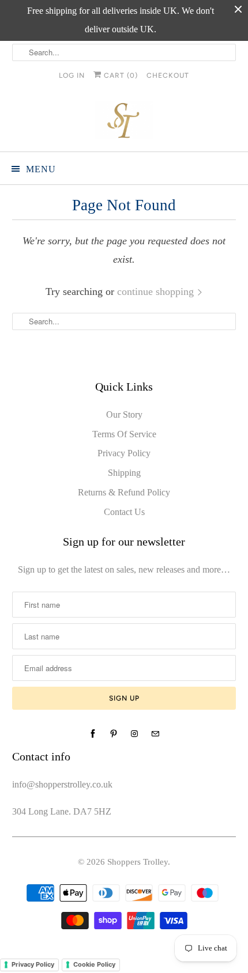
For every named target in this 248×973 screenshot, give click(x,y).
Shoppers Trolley (137, 861)
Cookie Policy (94, 964)
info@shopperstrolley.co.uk (62, 784)
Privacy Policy (124, 453)
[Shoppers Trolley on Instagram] (134, 733)
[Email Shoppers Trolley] (155, 733)
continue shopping (157, 291)
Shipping (124, 473)
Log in (72, 75)
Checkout (167, 75)
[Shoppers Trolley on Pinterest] (113, 733)
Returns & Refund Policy (124, 492)
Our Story (124, 414)
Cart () (120, 75)
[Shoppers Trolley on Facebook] (92, 733)
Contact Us (124, 512)
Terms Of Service (124, 434)
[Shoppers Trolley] (124, 122)
